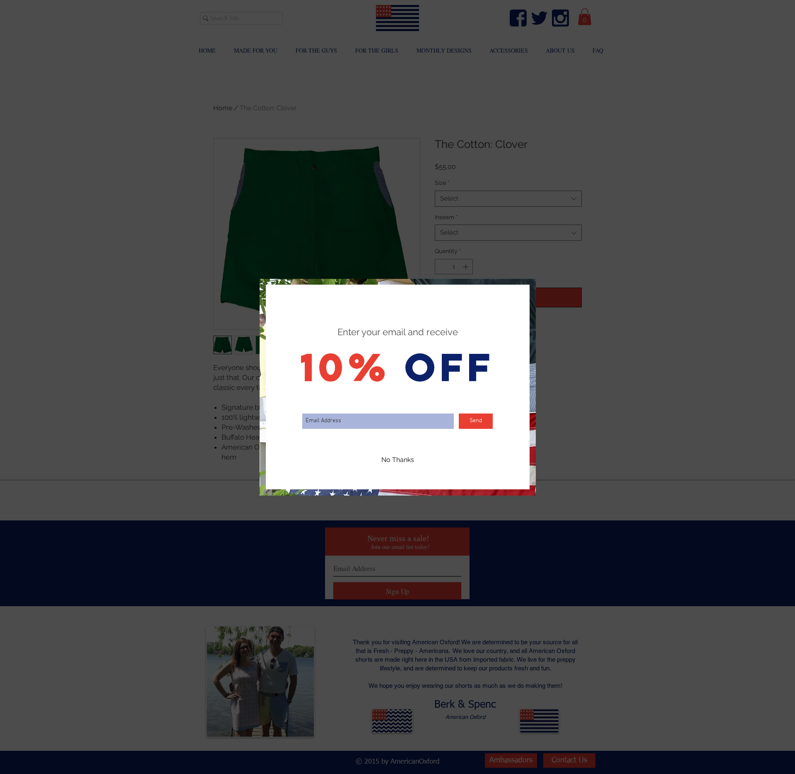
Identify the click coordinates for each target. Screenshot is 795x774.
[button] (397, 460)
